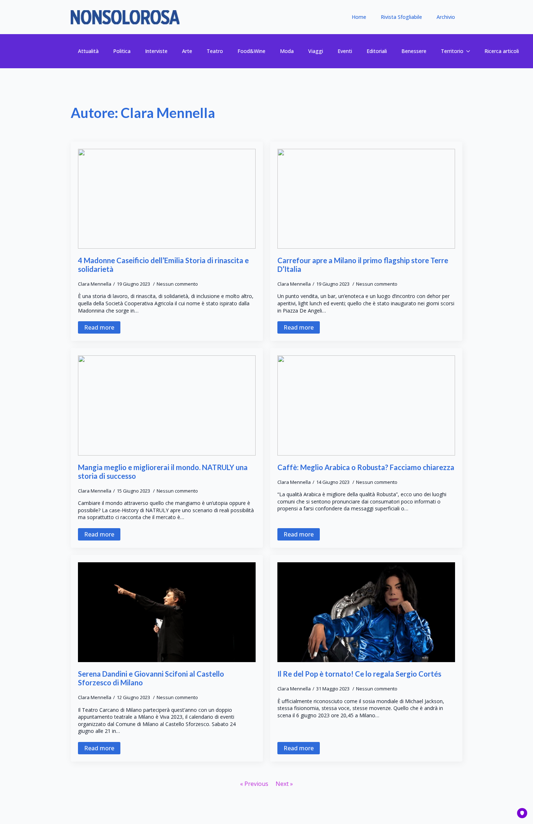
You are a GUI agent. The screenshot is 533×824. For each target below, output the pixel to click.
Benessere (413, 51)
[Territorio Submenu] (470, 51)
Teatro (215, 51)
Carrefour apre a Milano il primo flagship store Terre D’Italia (362, 264)
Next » (284, 784)
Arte (187, 51)
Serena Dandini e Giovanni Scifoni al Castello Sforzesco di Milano (151, 678)
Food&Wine (251, 51)
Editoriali (377, 51)
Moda (287, 51)
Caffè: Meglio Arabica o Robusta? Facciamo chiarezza (365, 467)
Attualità (88, 51)
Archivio (446, 16)
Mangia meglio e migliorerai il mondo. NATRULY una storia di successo (163, 471)
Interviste (156, 51)
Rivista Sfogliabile (401, 16)
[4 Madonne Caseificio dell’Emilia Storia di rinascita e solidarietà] (167, 199)
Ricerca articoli (501, 51)
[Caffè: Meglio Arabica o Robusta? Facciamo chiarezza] (366, 405)
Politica (122, 51)
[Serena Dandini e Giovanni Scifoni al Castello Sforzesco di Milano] (167, 612)
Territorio (452, 51)
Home (359, 16)
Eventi (345, 51)
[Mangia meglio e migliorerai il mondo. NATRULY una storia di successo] (167, 405)
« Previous (254, 784)
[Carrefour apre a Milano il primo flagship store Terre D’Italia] (366, 199)
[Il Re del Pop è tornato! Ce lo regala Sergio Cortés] (366, 612)
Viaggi (315, 51)
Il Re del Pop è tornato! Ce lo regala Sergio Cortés (359, 673)
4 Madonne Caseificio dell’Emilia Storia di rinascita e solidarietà (163, 264)
